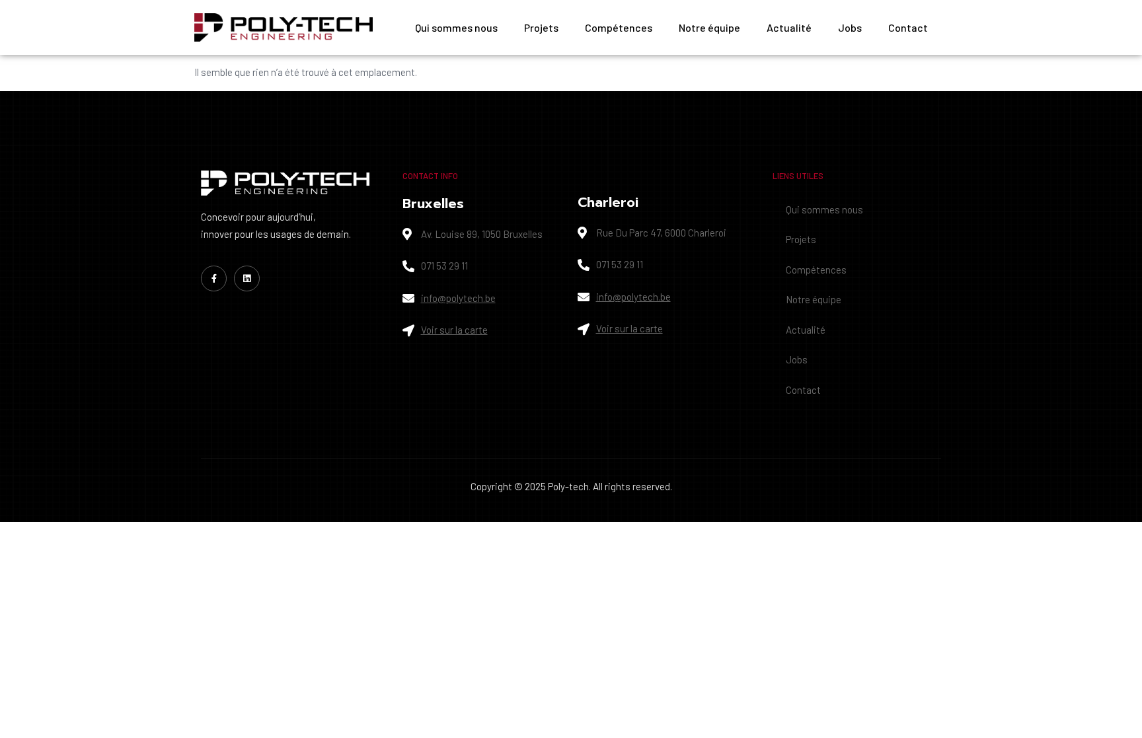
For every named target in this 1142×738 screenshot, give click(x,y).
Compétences (618, 27)
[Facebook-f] (214, 278)
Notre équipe (709, 27)
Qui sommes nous (456, 27)
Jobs (850, 27)
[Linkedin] (247, 278)
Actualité (789, 27)
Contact (908, 27)
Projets (541, 27)
